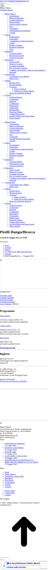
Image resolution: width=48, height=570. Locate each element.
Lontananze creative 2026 (14, 476)
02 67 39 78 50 (5, 1)
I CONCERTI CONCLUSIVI (16, 456)
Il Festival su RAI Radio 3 (14, 448)
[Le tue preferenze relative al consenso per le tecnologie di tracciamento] (4, 566)
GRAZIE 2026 (10, 452)
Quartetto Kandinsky (7, 302)
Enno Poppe (4, 338)
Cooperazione (10, 483)
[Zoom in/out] (8, 557)
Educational (9, 481)
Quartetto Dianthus (7, 298)
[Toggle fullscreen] (6, 557)
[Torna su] (24, 555)
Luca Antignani (5, 304)
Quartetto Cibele (6, 296)
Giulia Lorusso (5, 326)
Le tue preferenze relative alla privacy (26, 563)
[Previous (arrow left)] (1, 559)
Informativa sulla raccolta (14, 567)
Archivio (8, 487)
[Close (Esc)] (1, 557)
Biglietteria (9, 478)
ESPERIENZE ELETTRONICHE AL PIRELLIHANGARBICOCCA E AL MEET (21, 461)
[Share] (3, 557)
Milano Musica (10, 474)
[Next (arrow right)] (3, 559)
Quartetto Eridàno (6, 300)
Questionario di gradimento (15, 443)
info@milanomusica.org (20, 1)
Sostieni (7, 485)
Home (7, 472)
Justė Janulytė (5, 316)
